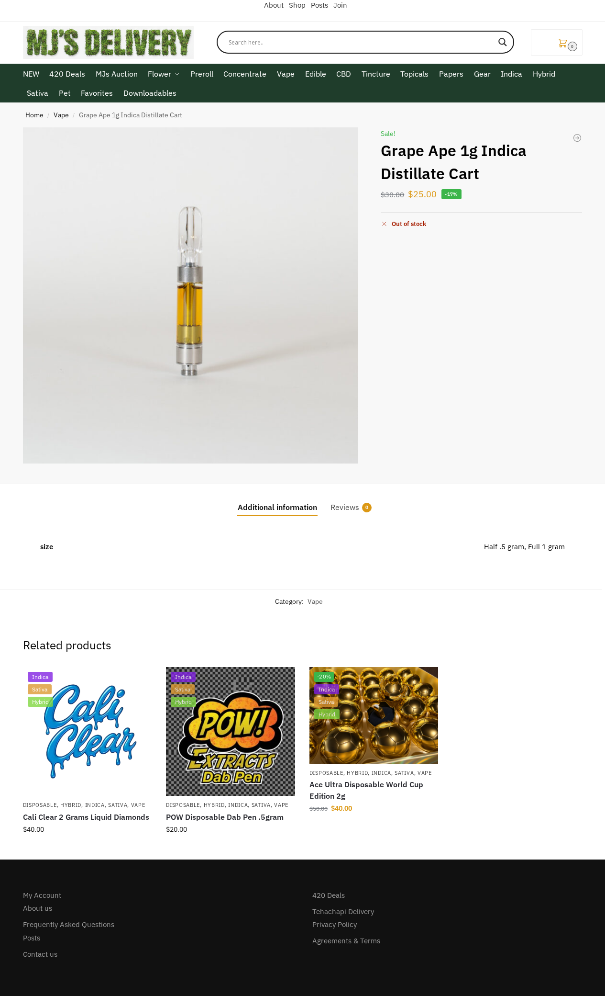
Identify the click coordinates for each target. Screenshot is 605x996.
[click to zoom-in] (191, 295)
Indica (95, 805)
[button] (557, 42)
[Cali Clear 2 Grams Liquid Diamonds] (577, 138)
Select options (87, 850)
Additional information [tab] (277, 507)
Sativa (117, 805)
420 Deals (328, 895)
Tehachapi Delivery (343, 911)
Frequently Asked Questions (68, 924)
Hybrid (70, 805)
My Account (42, 895)
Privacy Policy (334, 924)
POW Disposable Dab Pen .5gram (225, 817)
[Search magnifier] (502, 42)
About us (37, 908)
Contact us (40, 954)
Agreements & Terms (346, 940)
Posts (31, 937)
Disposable (40, 805)
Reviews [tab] (349, 507)
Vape (61, 115)
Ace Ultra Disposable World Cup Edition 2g (366, 790)
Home (34, 115)
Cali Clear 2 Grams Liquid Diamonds (86, 817)
